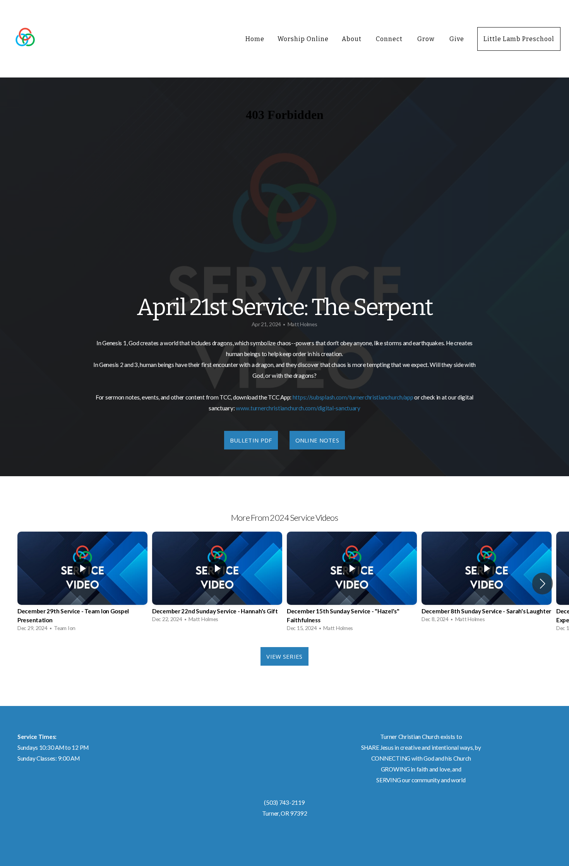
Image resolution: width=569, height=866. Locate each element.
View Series (284, 656)
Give (456, 39)
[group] (82, 583)
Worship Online (303, 39)
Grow (426, 39)
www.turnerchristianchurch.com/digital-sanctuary (298, 408)
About (352, 39)
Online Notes (317, 440)
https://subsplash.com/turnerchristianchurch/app (353, 397)
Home (254, 39)
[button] (542, 583)
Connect (390, 39)
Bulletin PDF (251, 440)
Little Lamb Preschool (518, 39)
